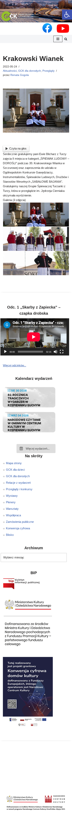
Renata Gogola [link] (19, 75)
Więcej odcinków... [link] (14, 365)
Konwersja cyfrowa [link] (18, 528)
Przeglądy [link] (48, 70)
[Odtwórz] (5, 352)
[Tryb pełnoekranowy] (62, 352)
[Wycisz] (55, 352)
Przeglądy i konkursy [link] (19, 489)
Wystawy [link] (12, 495)
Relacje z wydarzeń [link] (18, 482)
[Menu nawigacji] (57, 39)
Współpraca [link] (13, 515)
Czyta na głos (17, 148)
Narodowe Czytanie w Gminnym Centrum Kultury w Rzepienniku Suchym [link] (24, 425)
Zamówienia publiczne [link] (20, 521)
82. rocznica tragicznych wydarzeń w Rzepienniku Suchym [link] (24, 400)
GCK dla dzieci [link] (15, 469)
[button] (36, 17)
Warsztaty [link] (12, 508)
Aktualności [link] (10, 70)
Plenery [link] (11, 502)
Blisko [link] (10, 534)
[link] (67, 15)
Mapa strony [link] (14, 463)
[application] (36, 336)
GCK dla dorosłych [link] (29, 70)
